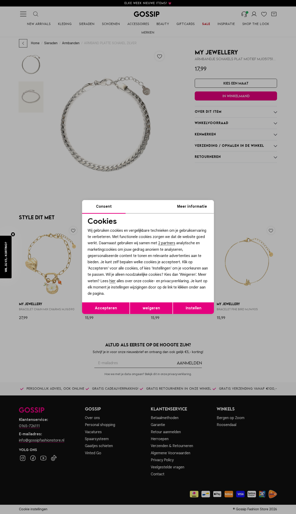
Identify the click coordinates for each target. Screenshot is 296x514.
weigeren (151, 308)
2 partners (166, 243)
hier (112, 281)
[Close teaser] (13, 234)
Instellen (193, 308)
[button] (6, 257)
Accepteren (106, 308)
